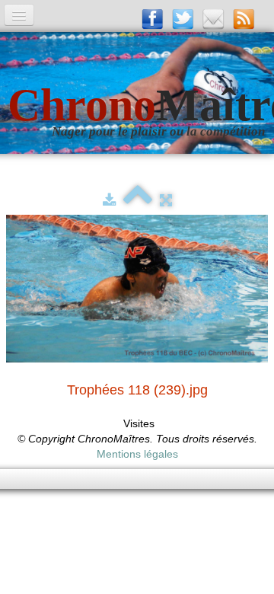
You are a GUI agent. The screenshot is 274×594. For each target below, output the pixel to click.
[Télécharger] (109, 200)
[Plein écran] (166, 200)
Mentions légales (137, 454)
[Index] (138, 200)
